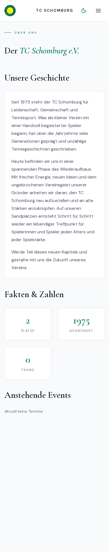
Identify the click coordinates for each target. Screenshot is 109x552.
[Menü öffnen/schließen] (98, 10)
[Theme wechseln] (84, 10)
